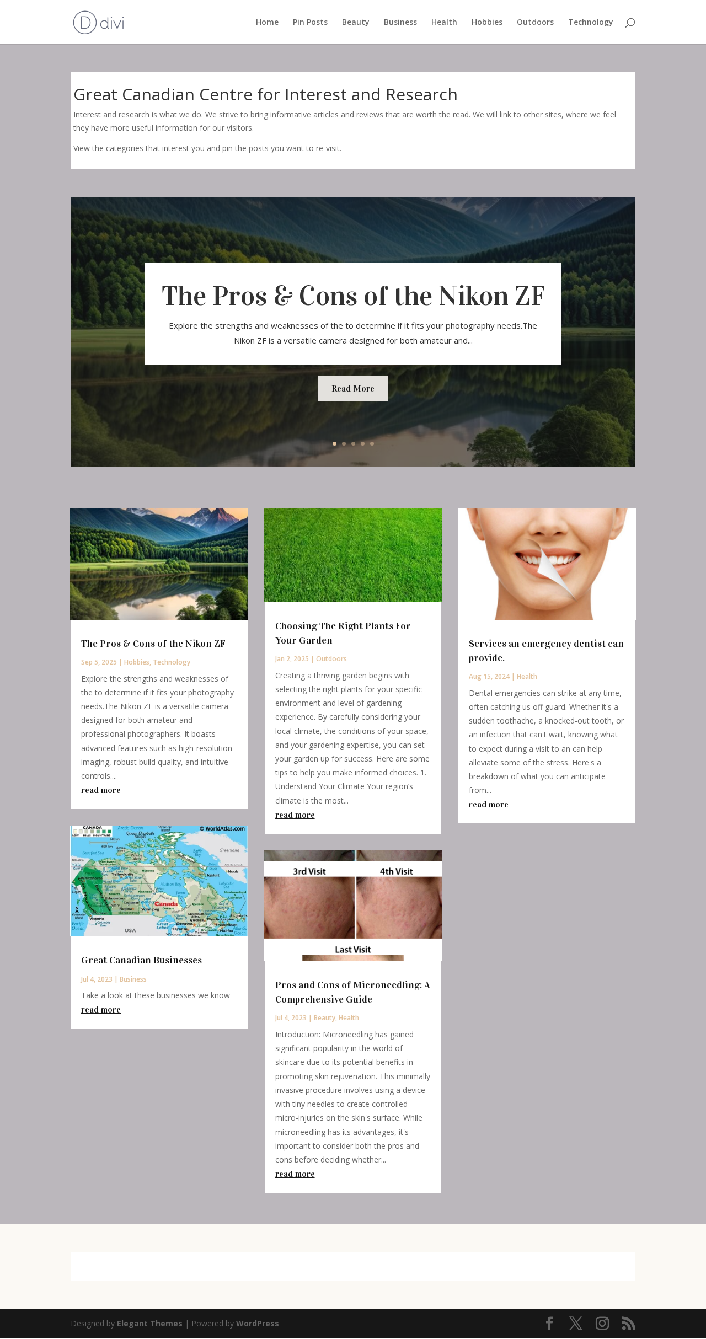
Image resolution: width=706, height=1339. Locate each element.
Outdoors (535, 22)
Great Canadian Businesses (141, 960)
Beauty (356, 22)
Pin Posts (310, 22)
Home (267, 22)
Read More (353, 388)
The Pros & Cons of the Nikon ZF (353, 296)
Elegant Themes (150, 1323)
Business (400, 22)
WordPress (257, 1323)
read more (101, 790)
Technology (590, 22)
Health (444, 22)
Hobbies (487, 22)
